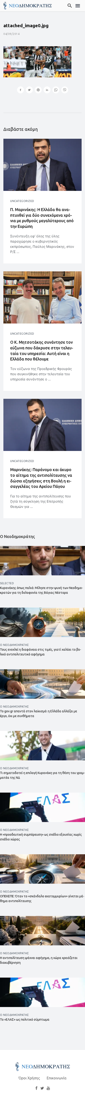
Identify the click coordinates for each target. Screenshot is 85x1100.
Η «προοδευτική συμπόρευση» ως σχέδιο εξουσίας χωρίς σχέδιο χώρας (41, 837)
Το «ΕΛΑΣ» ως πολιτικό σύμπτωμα (24, 1019)
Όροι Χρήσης (29, 1078)
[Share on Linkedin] (47, 90)
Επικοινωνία (56, 1078)
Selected (7, 583)
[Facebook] (36, 1088)
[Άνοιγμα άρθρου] (42, 165)
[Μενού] (78, 5)
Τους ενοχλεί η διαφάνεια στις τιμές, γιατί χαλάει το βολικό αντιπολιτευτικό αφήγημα (40, 652)
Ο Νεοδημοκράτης (14, 644)
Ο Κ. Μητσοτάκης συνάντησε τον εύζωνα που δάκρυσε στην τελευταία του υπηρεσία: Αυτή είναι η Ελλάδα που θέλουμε (41, 350)
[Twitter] (42, 1088)
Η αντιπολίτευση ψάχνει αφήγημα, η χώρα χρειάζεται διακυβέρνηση (39, 960)
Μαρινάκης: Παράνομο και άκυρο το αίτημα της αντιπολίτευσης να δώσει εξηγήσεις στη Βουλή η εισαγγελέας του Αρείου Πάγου (41, 478)
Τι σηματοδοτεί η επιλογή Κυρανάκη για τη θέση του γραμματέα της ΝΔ (42, 775)
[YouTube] (48, 1088)
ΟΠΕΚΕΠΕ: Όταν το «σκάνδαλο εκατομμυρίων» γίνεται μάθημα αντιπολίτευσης (42, 898)
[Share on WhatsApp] (55, 90)
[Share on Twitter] (29, 90)
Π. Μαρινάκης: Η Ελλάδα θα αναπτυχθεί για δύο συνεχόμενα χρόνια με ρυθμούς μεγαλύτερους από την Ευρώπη (42, 218)
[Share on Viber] (64, 90)
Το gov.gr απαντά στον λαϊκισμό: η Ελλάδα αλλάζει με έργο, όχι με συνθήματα (38, 713)
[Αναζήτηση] (70, 5)
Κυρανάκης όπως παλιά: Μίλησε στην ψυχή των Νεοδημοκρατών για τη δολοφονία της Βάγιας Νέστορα (41, 590)
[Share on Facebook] (20, 90)
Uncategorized (22, 201)
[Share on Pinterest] (38, 90)
